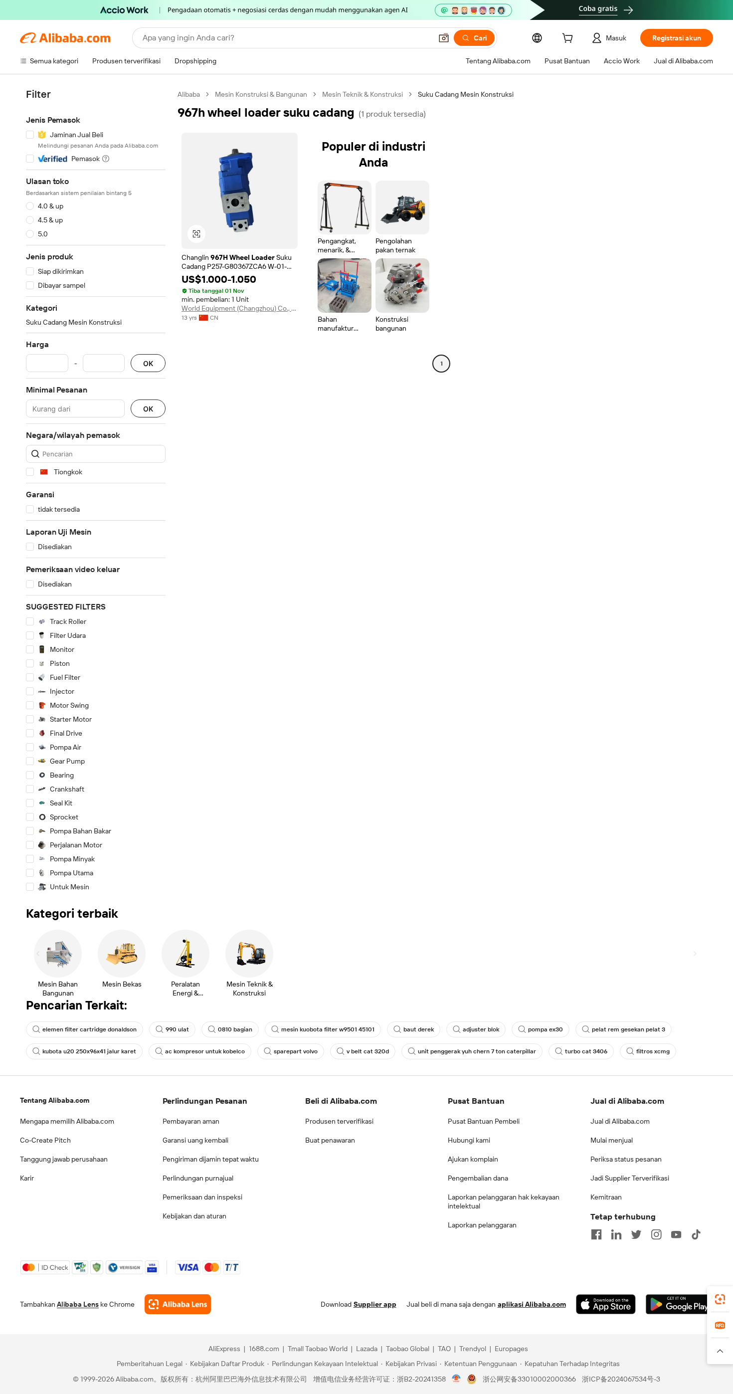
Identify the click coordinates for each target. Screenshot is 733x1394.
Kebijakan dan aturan (194, 1216)
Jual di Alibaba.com (620, 1121)
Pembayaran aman (191, 1121)
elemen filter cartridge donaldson (89, 1029)
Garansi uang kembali (195, 1140)
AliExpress (224, 1349)
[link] (720, 1299)
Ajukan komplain (473, 1159)
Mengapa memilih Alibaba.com (67, 1121)
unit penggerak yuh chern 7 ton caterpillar (477, 1051)
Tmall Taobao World (318, 1349)
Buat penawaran (330, 1140)
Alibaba (189, 94)
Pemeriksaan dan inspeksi (202, 1197)
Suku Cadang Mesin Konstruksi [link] (466, 94)
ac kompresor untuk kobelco (205, 1051)
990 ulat (177, 1029)
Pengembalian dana (478, 1178)
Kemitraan (606, 1197)
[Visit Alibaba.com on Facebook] (596, 1234)
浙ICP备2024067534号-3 (621, 1379)
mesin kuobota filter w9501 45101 (327, 1029)
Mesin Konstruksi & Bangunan (261, 94)
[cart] (569, 39)
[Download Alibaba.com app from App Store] (606, 1304)
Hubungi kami (469, 1140)
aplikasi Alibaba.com (532, 1304)
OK (148, 363)
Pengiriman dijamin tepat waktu (211, 1159)
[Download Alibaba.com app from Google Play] (679, 1304)
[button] (444, 38)
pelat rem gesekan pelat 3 (628, 1029)
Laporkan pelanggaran (482, 1225)
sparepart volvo (296, 1051)
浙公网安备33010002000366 (529, 1379)
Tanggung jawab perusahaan (64, 1159)
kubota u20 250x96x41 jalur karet (89, 1051)
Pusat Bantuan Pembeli (484, 1121)
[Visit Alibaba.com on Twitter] (636, 1234)
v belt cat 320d (368, 1051)
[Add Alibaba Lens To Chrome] (178, 1304)
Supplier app (375, 1304)
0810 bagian (235, 1029)
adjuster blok (481, 1029)
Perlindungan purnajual (198, 1178)
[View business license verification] (456, 1379)
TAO (444, 1349)
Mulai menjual (611, 1140)
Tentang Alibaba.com (54, 1100)
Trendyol (472, 1349)
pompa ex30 (545, 1029)
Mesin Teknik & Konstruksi (362, 94)
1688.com (264, 1349)
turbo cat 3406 (586, 1051)
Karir (27, 1178)
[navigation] (96, 491)
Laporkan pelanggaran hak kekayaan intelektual (503, 1201)
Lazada (366, 1349)
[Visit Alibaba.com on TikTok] (696, 1234)
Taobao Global (407, 1349)
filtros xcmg (653, 1051)
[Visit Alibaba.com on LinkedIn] (616, 1234)
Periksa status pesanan (626, 1159)
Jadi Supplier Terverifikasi (629, 1178)
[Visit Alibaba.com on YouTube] (676, 1234)
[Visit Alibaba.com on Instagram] (656, 1234)
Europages (511, 1349)
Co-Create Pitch (45, 1140)
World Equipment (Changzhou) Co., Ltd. (240, 308)
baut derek (418, 1029)
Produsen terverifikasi (339, 1121)
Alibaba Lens (78, 1304)
